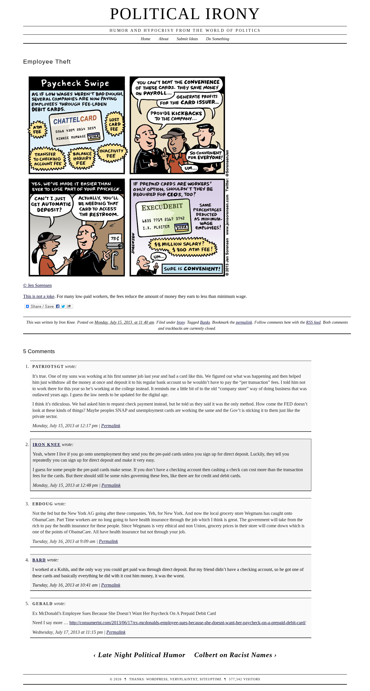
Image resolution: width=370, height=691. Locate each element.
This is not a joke (38, 296)
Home (145, 38)
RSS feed (313, 322)
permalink (244, 322)
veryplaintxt (183, 679)
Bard (39, 560)
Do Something (217, 38)
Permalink (110, 425)
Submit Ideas (187, 38)
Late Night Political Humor (141, 655)
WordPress (157, 679)
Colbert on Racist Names (233, 655)
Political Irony (185, 14)
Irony (181, 322)
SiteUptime (211, 679)
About (164, 38)
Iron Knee (47, 444)
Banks (205, 322)
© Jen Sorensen (37, 285)
